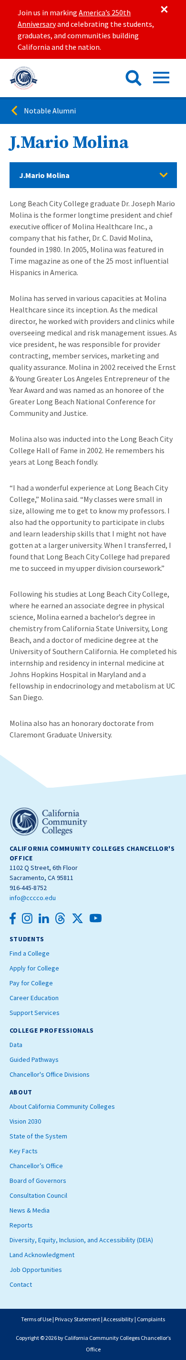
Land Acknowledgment (42, 1254)
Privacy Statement (77, 1319)
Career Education (34, 997)
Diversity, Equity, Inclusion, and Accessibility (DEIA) (81, 1240)
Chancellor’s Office (36, 1165)
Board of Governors (38, 1180)
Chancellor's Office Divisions (50, 1074)
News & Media (30, 1210)
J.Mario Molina (44, 175)
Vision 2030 (25, 1121)
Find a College (30, 953)
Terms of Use (36, 1319)
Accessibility (118, 1319)
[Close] (163, 9)
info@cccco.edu (33, 897)
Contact (21, 1284)
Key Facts (24, 1151)
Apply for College (34, 968)
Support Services (35, 1012)
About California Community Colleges (62, 1106)
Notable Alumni (50, 110)
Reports (21, 1225)
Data (16, 1044)
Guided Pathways (34, 1059)
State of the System (38, 1136)
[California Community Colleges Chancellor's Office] (24, 78)
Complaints (151, 1319)
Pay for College (31, 983)
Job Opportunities (36, 1269)
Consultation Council (38, 1195)
